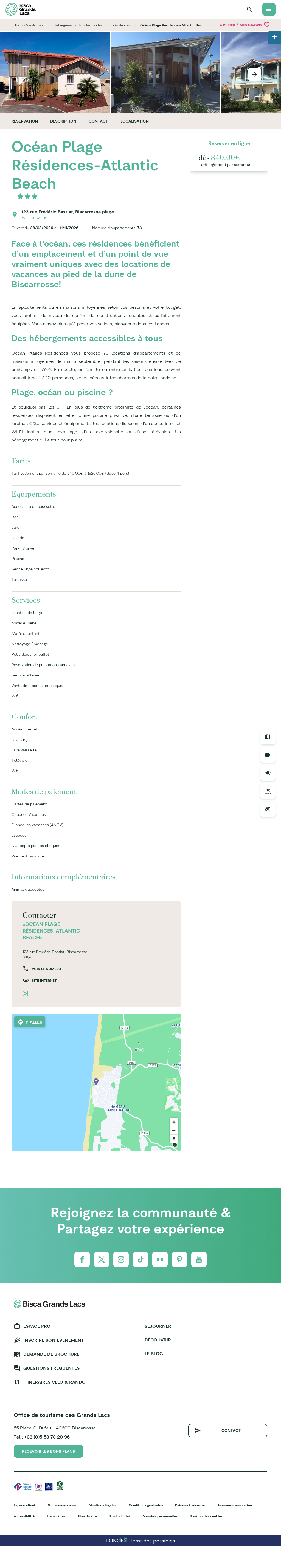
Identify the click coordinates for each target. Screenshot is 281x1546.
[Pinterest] (179, 1259)
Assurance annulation (234, 1505)
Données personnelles (160, 1516)
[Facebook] (82, 1259)
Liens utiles (56, 1516)
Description (63, 121)
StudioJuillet (119, 1516)
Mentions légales (102, 1505)
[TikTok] (140, 1259)
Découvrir (158, 1340)
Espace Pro (36, 1326)
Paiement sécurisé (190, 1505)
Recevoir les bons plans (48, 1451)
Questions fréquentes (51, 1368)
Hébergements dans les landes (78, 25)
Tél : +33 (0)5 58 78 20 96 (42, 1437)
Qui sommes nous (62, 1505)
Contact (98, 121)
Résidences (121, 25)
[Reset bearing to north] (174, 1138)
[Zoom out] (174, 1130)
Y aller (34, 1022)
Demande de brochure (51, 1354)
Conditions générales (146, 1505)
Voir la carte (33, 217)
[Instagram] (121, 1259)
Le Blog (154, 1353)
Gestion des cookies (206, 1516)
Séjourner (158, 1326)
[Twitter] (101, 1259)
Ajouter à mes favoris (245, 24)
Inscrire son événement (53, 1340)
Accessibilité (24, 1516)
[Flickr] (160, 1259)
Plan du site (87, 1516)
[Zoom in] (174, 1122)
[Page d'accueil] (20, 9)
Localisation (134, 121)
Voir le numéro (46, 969)
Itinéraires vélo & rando (54, 1382)
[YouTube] (199, 1259)
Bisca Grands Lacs (29, 25)
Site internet (44, 980)
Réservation (25, 121)
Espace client (24, 1505)
